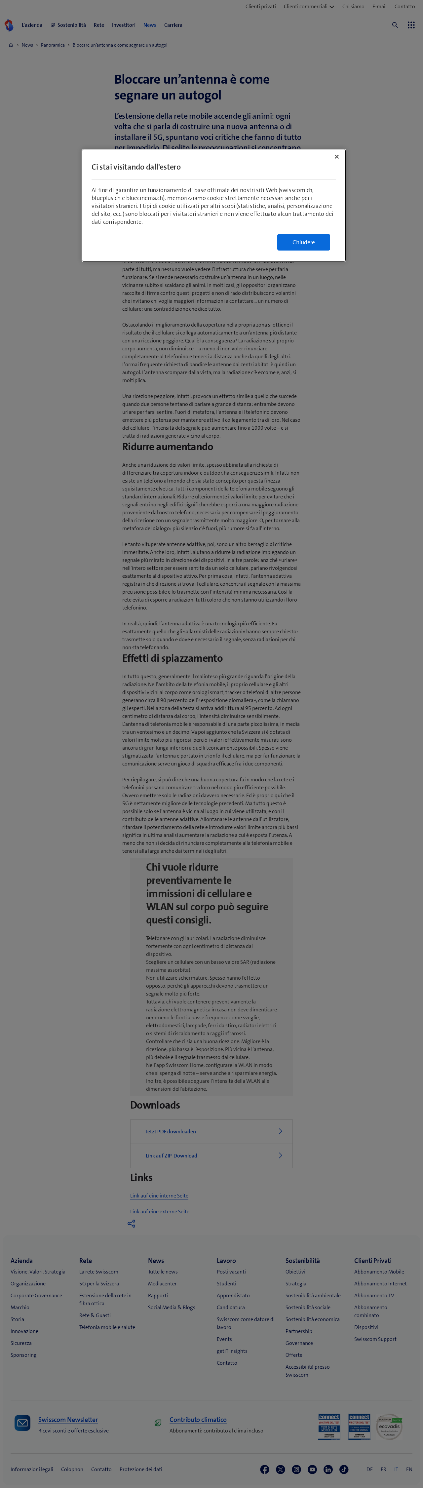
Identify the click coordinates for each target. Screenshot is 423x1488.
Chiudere (303, 242)
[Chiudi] (336, 156)
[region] (214, 205)
